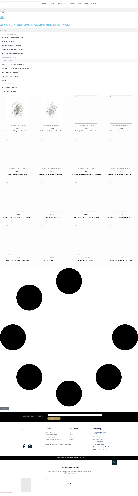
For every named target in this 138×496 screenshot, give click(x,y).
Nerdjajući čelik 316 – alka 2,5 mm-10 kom (52, 260)
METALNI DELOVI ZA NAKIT (9, 57)
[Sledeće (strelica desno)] (4, 495)
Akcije (80, 3)
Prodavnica (61, 3)
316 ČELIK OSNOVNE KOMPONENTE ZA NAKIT (17, 125)
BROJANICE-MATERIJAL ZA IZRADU (11, 45)
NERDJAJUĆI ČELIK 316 (8, 61)
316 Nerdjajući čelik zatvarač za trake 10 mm (121, 131)
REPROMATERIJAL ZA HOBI (9, 84)
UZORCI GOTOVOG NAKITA (9, 91)
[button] (4, 408)
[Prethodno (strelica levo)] (1, 495)
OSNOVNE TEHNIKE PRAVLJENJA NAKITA (13, 64)
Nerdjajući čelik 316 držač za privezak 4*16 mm (120, 174)
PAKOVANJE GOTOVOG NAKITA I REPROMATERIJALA (16, 68)
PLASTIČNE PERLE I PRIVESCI (10, 76)
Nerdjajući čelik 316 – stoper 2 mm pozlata (121, 260)
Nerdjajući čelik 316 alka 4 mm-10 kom (17, 174)
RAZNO (4, 80)
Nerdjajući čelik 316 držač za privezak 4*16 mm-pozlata (17, 217)
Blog (86, 3)
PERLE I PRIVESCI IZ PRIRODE (10, 72)
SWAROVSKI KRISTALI (9, 34)
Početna (44, 3)
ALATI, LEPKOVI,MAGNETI (9, 41)
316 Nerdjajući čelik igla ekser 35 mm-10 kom (17, 131)
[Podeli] (7, 493)
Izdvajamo (72, 3)
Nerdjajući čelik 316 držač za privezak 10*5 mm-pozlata (86, 174)
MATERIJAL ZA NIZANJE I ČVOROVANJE (12, 53)
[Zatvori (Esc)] (10, 493)
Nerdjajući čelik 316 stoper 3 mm (51, 217)
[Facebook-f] (24, 446)
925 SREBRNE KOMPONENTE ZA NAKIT (12, 38)
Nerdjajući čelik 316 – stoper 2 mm (86, 260)
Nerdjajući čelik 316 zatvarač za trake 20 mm (17, 260)
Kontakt (93, 3)
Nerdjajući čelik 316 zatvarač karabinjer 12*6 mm (86, 217)
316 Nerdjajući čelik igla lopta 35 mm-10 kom (51, 131)
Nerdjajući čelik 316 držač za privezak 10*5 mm (51, 174)
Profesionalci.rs (79, 457)
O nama (53, 3)
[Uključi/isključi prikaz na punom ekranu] (4, 493)
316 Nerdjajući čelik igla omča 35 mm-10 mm (86, 131)
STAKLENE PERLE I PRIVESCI (9, 87)
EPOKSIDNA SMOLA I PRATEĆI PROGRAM (13, 49)
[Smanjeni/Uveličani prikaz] (1, 493)
